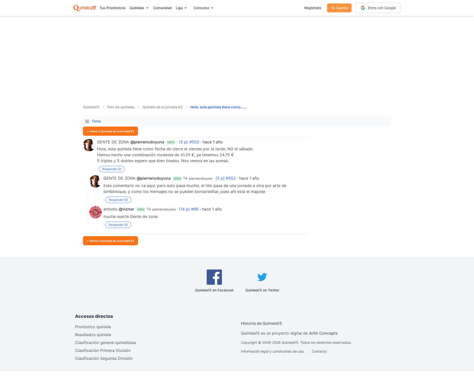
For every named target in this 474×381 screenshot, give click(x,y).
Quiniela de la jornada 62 (162, 107)
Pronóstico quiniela (93, 326)
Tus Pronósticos (112, 8)
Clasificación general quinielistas (105, 342)
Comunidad (162, 8)
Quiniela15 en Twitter (262, 290)
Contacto (319, 351)
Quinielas (137, 8)
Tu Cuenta (339, 8)
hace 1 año (213, 141)
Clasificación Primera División (103, 350)
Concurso (201, 8)
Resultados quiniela (93, 334)
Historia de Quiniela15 (261, 323)
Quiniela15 (91, 107)
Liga (179, 8)
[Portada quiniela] (85, 7)
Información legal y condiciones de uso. (273, 351)
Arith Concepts (323, 333)
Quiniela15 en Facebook (214, 290)
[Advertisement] (237, 54)
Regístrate (312, 8)
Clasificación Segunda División (104, 358)
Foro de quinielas (121, 107)
